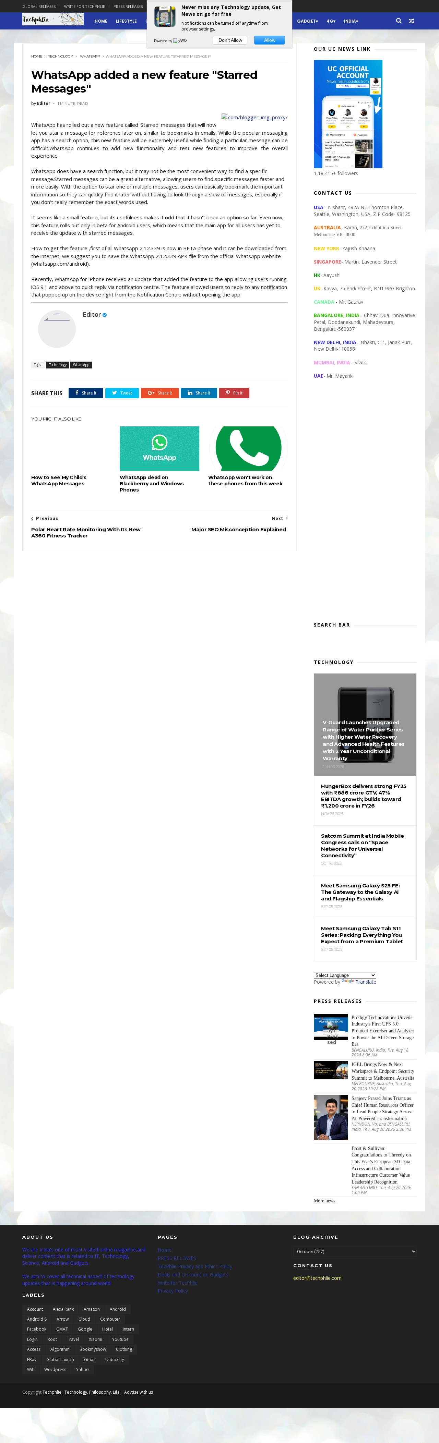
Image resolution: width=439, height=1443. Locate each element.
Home (101, 21)
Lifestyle (126, 21)
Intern (128, 1329)
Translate (365, 982)
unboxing (114, 1359)
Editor (92, 314)
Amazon (92, 1309)
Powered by (163, 40)
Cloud (84, 1319)
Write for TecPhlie (178, 1283)
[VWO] (180, 40)
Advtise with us (138, 1392)
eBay (31, 1359)
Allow (269, 40)
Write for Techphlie (84, 6)
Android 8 (37, 1319)
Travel (73, 1339)
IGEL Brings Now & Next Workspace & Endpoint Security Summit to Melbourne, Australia (383, 1071)
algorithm (60, 1349)
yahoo (82, 1369)
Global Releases (39, 6)
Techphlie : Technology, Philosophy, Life (81, 1392)
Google (85, 1329)
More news (324, 1200)
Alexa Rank (63, 1309)
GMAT (62, 1329)
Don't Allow (230, 40)
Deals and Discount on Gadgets (193, 1274)
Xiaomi (95, 1339)
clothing (124, 1349)
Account (35, 1309)
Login (32, 1339)
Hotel (107, 1329)
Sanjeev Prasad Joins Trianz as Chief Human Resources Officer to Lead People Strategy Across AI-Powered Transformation (383, 1108)
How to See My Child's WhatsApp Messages (58, 480)
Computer (110, 1319)
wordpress (55, 1369)
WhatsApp (90, 56)
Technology (60, 56)
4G (330, 21)
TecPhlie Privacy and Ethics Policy (195, 1266)
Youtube (120, 1339)
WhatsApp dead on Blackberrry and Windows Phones (152, 483)
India (350, 21)
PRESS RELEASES (177, 1258)
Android (118, 1309)
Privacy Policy (173, 1290)
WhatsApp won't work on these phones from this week (245, 480)
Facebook (36, 1329)
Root (52, 1339)
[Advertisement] (365, 506)
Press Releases (128, 6)
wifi (30, 1369)
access (33, 1349)
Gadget (306, 21)
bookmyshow (93, 1349)
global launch (60, 1359)
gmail (89, 1359)
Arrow (63, 1319)
